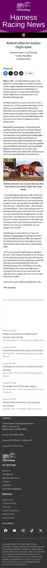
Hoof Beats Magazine (12, 489)
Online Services (9, 503)
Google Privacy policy (22, 557)
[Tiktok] (32, 530)
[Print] (21, 73)
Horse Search (8, 518)
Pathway (6, 507)
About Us (6, 470)
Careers (6, 481)
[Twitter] (10, 73)
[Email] (16, 73)
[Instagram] (23, 530)
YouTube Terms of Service (15, 562)
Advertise (6, 485)
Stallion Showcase (10, 510)
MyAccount (7, 499)
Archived (11, 287)
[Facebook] (5, 73)
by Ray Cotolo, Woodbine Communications (26, 55)
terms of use (32, 559)
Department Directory (12, 446)
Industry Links (8, 514)
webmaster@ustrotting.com (16, 564)
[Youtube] (14, 530)
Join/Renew (7, 474)
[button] (23, 35)
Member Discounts (11, 478)
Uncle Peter (18, 236)
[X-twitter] (40, 530)
